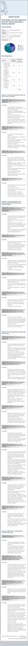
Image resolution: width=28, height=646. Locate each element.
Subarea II (5, 6)
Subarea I (5, 5)
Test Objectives (3, 4)
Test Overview (3, 2)
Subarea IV (5, 9)
